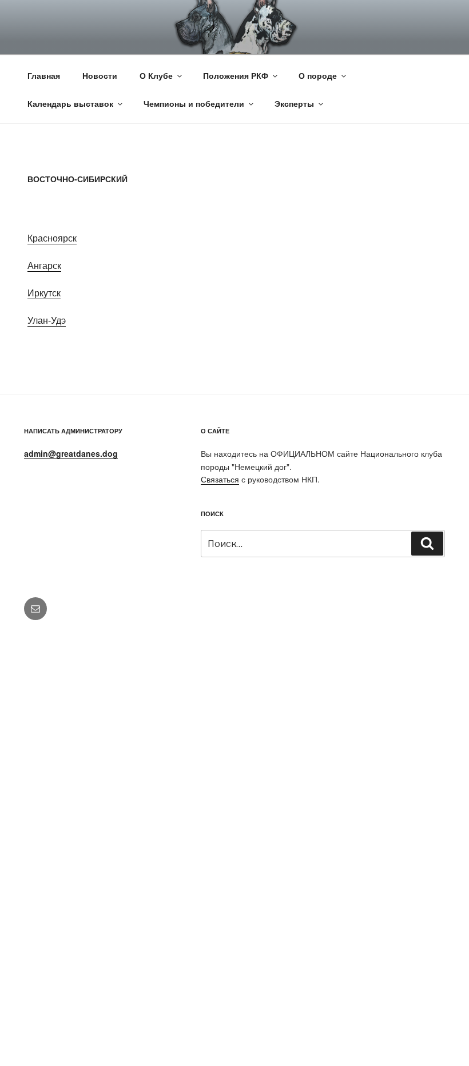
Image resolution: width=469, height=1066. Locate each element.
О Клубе (156, 75)
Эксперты (294, 103)
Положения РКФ (235, 75)
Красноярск (52, 237)
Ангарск (44, 265)
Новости (99, 75)
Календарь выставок (70, 103)
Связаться (220, 479)
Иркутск (44, 292)
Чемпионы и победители (194, 103)
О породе (318, 75)
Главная (43, 75)
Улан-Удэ (46, 320)
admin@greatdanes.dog (71, 453)
